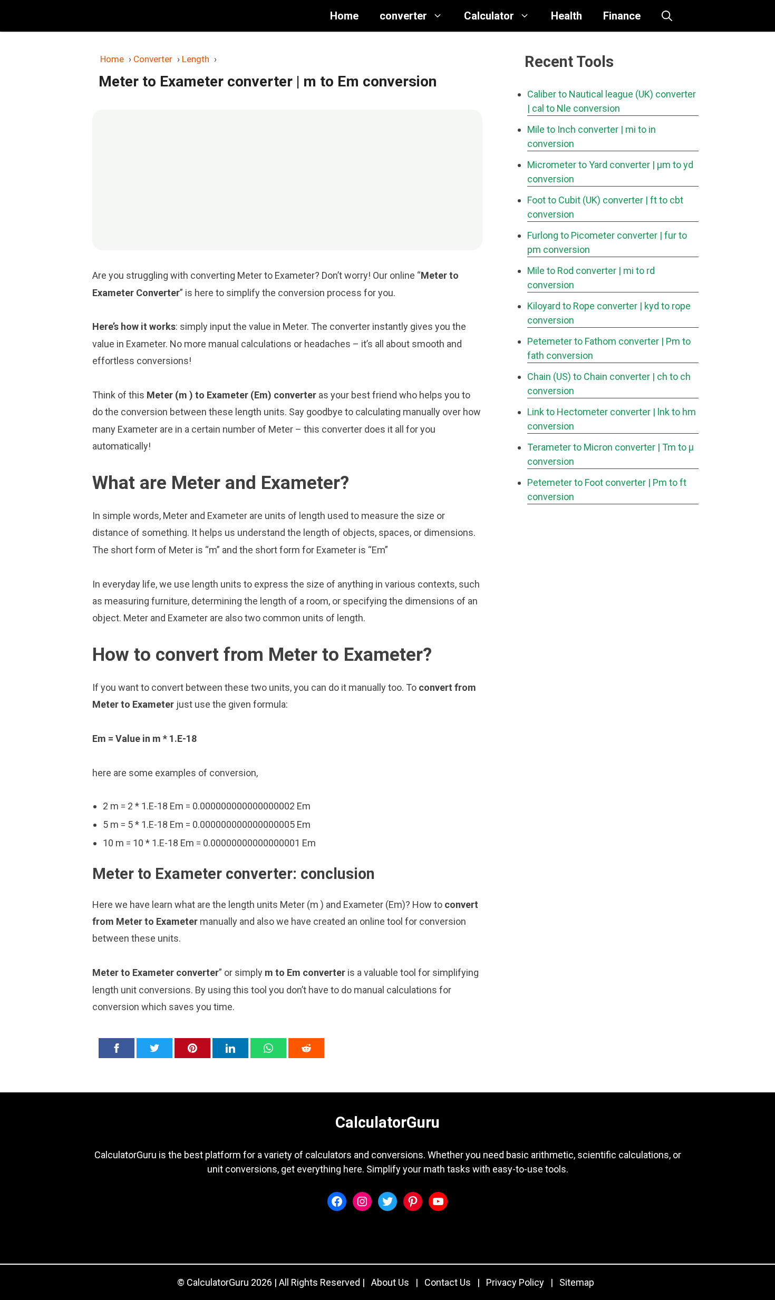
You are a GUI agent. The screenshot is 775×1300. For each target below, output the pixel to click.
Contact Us (447, 1282)
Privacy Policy (515, 1282)
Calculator (489, 15)
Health (566, 15)
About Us (390, 1282)
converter (403, 15)
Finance (622, 15)
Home (344, 15)
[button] (667, 16)
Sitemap (576, 1282)
